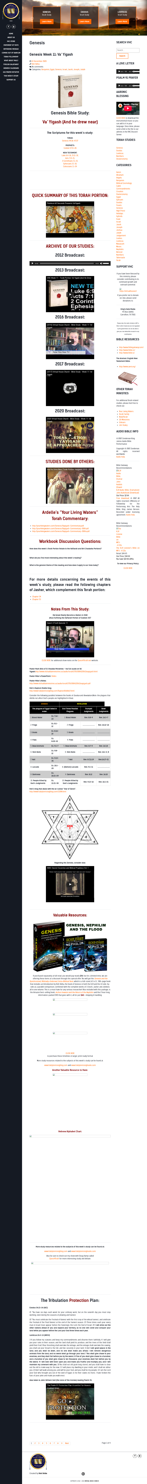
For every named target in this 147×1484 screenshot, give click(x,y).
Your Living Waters (126, 411)
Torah (118, 260)
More (46, 21)
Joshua (119, 230)
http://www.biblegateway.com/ (131, 347)
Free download (122, 498)
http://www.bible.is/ (127, 353)
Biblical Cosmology (124, 183)
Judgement (121, 235)
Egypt (118, 197)
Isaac (118, 219)
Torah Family (124, 414)
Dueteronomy (122, 194)
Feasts (119, 205)
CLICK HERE (46, 660)
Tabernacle (120, 258)
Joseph (119, 227)
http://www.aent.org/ (127, 367)
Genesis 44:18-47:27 (70, 141)
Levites (119, 238)
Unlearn (122, 422)
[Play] (32, 263)
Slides (53, 676)
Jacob (118, 224)
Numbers (120, 156)
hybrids (119, 216)
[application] (70, 263)
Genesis (119, 148)
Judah (118, 233)
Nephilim (120, 249)
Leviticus (119, 153)
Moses (118, 246)
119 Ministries (124, 420)
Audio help (120, 457)
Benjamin (120, 180)
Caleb (118, 186)
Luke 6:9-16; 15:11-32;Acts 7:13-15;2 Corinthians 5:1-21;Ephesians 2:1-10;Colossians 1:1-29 (70, 161)
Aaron (118, 172)
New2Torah (123, 417)
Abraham (120, 175)
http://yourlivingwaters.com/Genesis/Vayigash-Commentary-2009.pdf (60, 528)
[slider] (106, 263)
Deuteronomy (122, 159)
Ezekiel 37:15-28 (70, 148)
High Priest (120, 211)
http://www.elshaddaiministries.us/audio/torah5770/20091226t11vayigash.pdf (60, 683)
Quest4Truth (54, 1259)
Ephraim (119, 200)
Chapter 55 (36, 599)
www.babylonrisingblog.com (55, 1065)
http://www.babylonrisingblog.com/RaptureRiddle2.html (52, 691)
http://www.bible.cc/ (127, 350)
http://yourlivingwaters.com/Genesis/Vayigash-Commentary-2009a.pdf (61, 531)
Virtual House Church (92, 1481)
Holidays (119, 213)
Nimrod (119, 252)
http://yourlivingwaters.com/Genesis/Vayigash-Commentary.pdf (58, 526)
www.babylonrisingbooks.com (83, 1065)
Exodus (119, 151)
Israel (118, 222)
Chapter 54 (36, 597)
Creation (119, 191)
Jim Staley (123, 425)
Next (67, 1443)
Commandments (123, 189)
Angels (119, 178)
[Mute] (101, 263)
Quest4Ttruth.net (84, 660)
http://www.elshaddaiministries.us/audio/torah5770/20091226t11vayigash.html (66, 671)
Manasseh (120, 244)
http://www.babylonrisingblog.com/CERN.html (48, 792)
